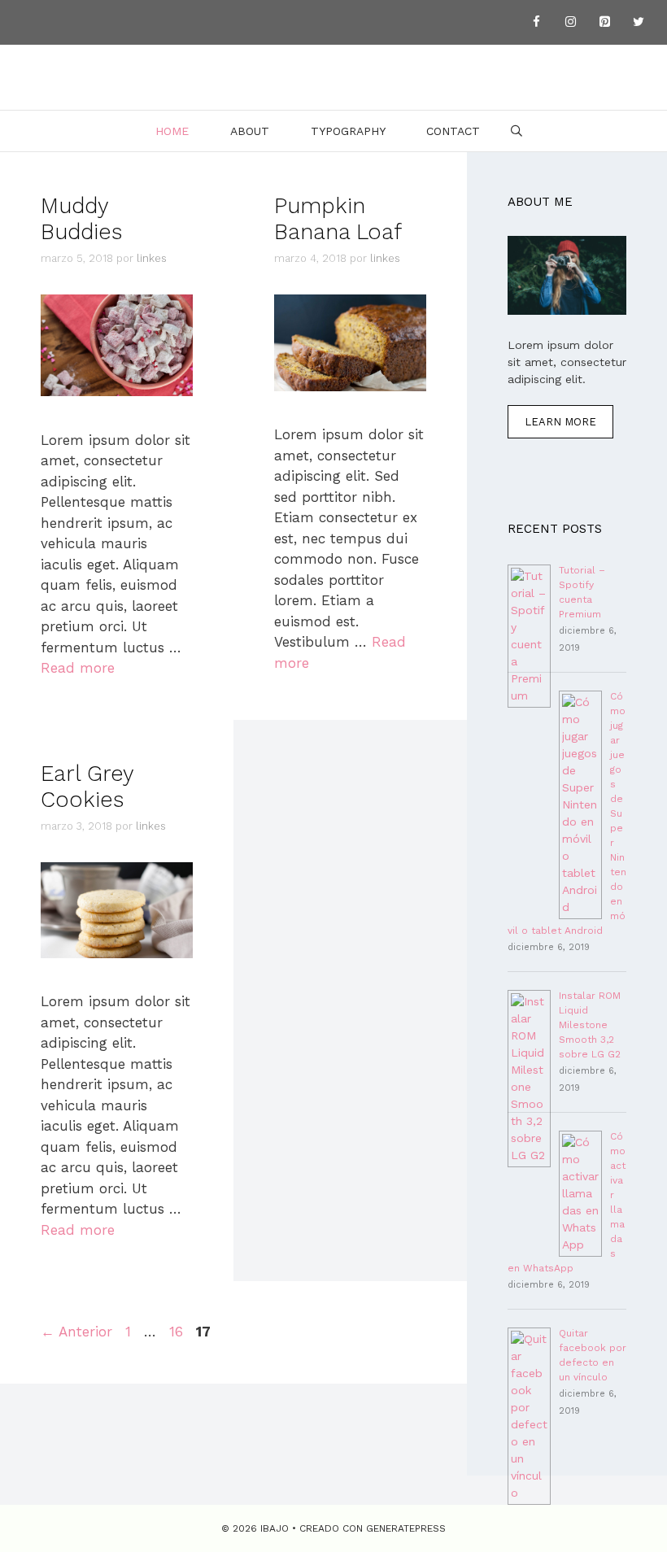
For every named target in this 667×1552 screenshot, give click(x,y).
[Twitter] (638, 22)
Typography (348, 130)
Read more (78, 668)
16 (177, 1331)
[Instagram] (570, 22)
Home (172, 130)
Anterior (76, 1331)
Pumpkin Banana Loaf (338, 219)
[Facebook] (536, 22)
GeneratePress (406, 1528)
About (249, 130)
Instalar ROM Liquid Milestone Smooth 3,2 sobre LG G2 (590, 1025)
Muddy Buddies (81, 219)
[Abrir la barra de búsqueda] (516, 131)
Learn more (560, 422)
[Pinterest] (604, 22)
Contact (453, 130)
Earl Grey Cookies (87, 787)
